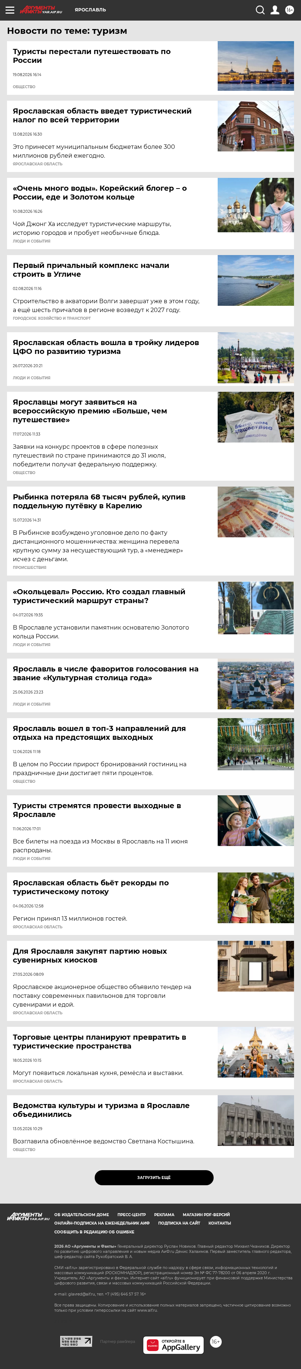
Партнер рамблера (117, 1341)
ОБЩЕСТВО (24, 87)
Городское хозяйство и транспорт (52, 318)
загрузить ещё (154, 1177)
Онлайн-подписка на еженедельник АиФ (102, 1223)
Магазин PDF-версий (206, 1214)
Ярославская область (37, 164)
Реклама (164, 1214)
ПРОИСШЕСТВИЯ (29, 568)
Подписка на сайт (179, 1223)
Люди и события (31, 241)
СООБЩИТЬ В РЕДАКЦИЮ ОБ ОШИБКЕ (94, 1232)
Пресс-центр (131, 1214)
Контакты (219, 1223)
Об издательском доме (81, 1214)
